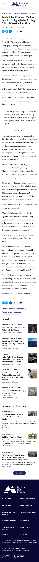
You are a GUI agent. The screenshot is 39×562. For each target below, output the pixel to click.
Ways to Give (24, 520)
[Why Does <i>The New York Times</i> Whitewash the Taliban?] (32, 328)
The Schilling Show (18, 97)
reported (15, 208)
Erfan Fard (15, 382)
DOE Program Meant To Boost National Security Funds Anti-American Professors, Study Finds (14, 457)
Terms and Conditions (28, 512)
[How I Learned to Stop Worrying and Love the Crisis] (32, 391)
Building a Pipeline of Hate (12, 437)
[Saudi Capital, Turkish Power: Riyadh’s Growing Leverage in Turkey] (32, 342)
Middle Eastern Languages (13, 309)
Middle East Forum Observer (12, 325)
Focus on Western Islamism (8, 528)
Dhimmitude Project (9, 370)
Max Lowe (29, 111)
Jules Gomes (16, 364)
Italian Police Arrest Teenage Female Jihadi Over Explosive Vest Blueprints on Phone (12, 359)
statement (7, 92)
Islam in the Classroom (12, 313)
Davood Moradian (17, 332)
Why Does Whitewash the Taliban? (14, 328)
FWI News (5, 354)
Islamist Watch (7, 505)
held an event (29, 260)
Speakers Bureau (26, 505)
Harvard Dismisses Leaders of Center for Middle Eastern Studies (12, 416)
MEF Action (5, 535)
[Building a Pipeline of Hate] (32, 436)
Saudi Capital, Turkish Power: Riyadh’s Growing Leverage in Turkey (13, 343)
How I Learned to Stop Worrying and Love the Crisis (14, 391)
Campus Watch (6, 13)
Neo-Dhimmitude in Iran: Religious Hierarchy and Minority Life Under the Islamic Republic (13, 376)
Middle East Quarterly (27, 498)
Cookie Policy (25, 527)
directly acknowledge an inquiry (16, 114)
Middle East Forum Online (11, 388)
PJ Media (21, 27)
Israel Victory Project (9, 520)
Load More (19, 473)
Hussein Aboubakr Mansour (9, 397)
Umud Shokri (15, 348)
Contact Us (24, 535)
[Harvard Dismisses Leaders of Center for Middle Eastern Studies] (32, 413)
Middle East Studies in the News (24, 13)
